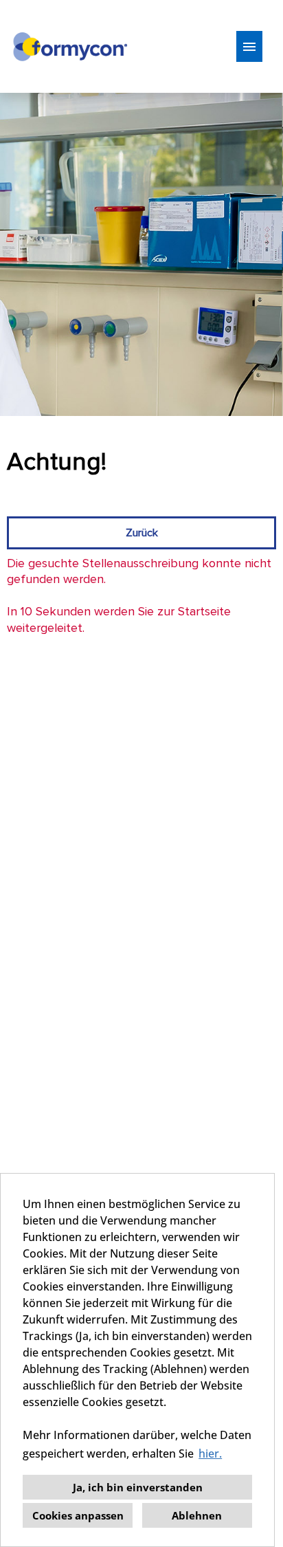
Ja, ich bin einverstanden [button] (138, 1487)
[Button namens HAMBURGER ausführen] (249, 46)
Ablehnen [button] (197, 1515)
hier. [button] (210, 1453)
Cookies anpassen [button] (78, 1515)
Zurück (142, 532)
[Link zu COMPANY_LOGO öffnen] (69, 46)
